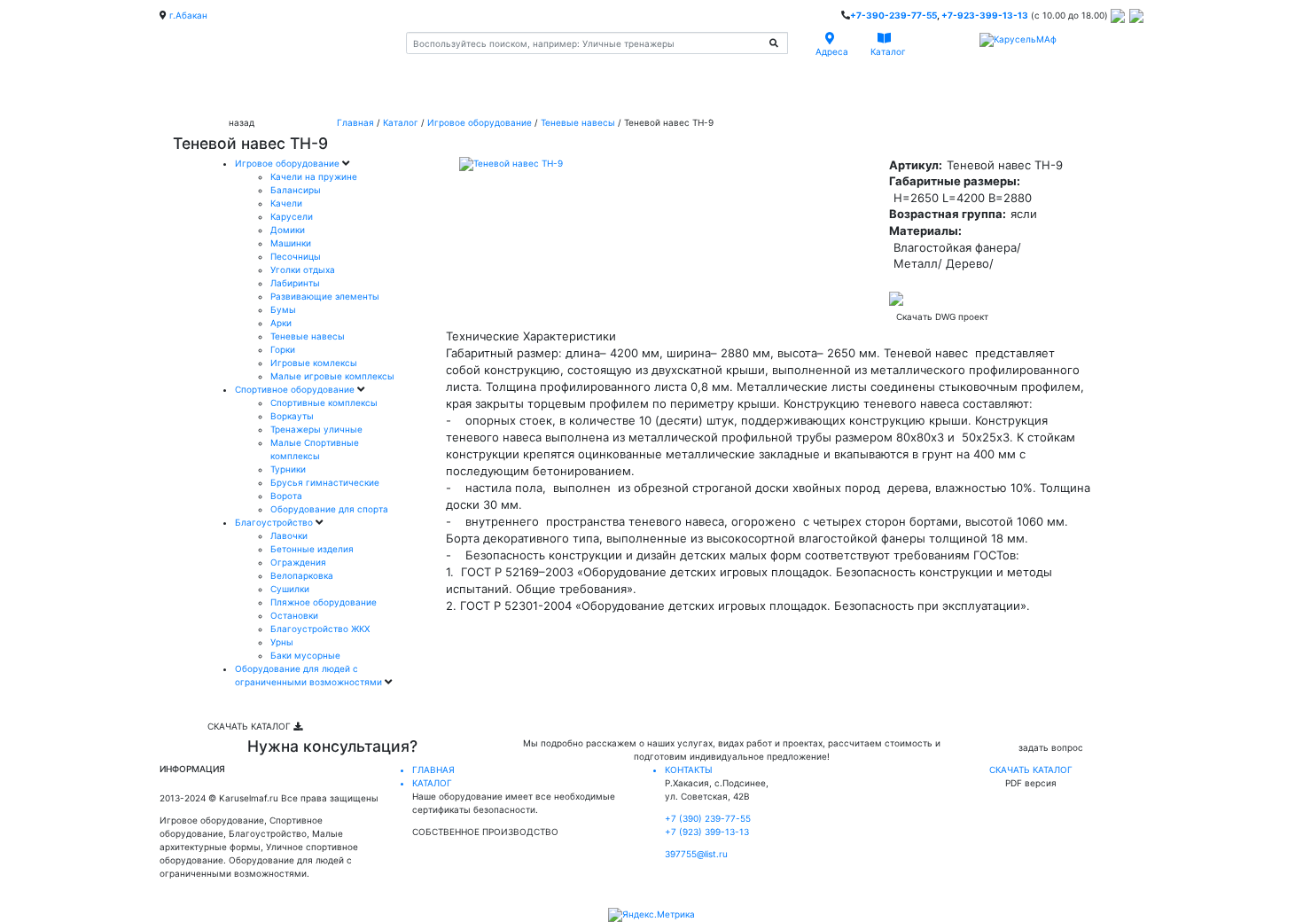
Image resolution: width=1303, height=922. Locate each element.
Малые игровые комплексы (332, 376)
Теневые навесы (578, 122)
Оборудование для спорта (329, 509)
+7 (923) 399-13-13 (707, 831)
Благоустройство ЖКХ (320, 628)
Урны (281, 642)
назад (241, 122)
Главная (355, 122)
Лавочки (289, 535)
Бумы (283, 309)
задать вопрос (1050, 747)
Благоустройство (275, 522)
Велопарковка (301, 575)
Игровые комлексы (313, 362)
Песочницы (295, 256)
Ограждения (298, 562)
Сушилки (289, 588)
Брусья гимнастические (324, 482)
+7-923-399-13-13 (984, 15)
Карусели (291, 216)
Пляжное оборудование (323, 602)
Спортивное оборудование (296, 389)
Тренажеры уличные (316, 429)
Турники (288, 469)
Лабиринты (295, 282)
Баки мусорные (305, 655)
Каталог (400, 122)
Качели (286, 203)
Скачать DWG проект (942, 316)
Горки (282, 349)
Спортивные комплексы (324, 402)
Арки (281, 322)
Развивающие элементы (324, 296)
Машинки (290, 243)
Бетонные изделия (312, 548)
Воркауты (292, 415)
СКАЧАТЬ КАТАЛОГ (250, 726)
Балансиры (295, 189)
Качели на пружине (313, 176)
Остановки (294, 615)
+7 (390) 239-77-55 (708, 818)
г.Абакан (188, 15)
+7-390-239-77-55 (893, 15)
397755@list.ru (696, 853)
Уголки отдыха (302, 269)
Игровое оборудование (479, 122)
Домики (287, 229)
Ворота (286, 495)
